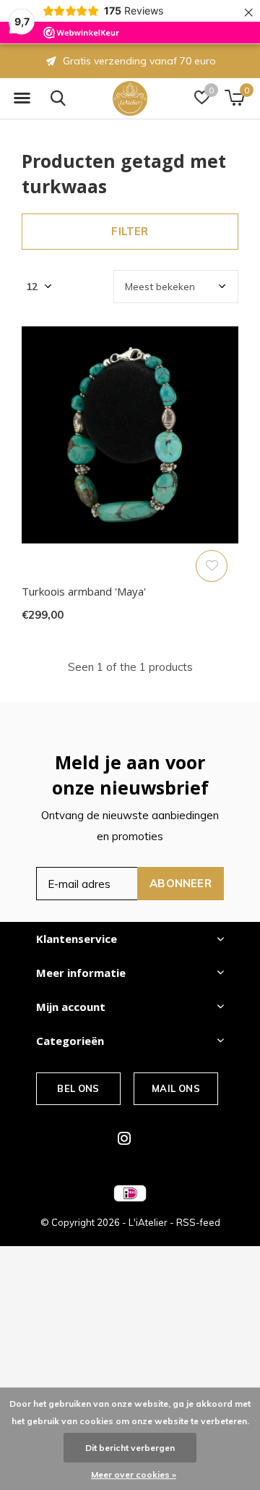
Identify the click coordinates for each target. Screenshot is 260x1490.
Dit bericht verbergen (130, 1447)
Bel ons (78, 1088)
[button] (21, 98)
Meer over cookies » (133, 1474)
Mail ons (175, 1088)
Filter (129, 231)
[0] (234, 98)
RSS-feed (198, 1222)
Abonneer (181, 883)
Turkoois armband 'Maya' (84, 591)
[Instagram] (124, 1138)
